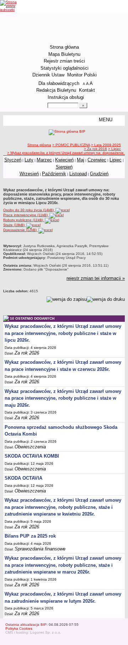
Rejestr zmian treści (64, 61)
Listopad (78, 173)
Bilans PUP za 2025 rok (30, 536)
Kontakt (87, 90)
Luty (29, 159)
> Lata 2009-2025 (106, 145)
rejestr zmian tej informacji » (95, 278)
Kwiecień (64, 159)
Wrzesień (29, 173)
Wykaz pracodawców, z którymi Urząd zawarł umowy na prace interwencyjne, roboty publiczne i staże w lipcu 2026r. (63, 333)
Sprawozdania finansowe (40, 548)
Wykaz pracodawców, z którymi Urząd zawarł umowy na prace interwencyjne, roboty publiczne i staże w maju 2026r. (63, 398)
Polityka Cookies (18, 628)
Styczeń (12, 159)
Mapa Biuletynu (64, 54)
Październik (54, 173)
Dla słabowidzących (58, 83)
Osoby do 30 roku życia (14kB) (29, 210)
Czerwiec (96, 159)
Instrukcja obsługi (66, 97)
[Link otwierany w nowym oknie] (13, 6)
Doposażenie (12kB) (20, 230)
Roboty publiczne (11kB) (23, 220)
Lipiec (116, 159)
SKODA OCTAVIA (23, 478)
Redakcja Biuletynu (56, 90)
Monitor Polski (82, 75)
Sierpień (64, 167)
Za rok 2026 (27, 353)
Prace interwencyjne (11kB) (26, 215)
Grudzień (99, 173)
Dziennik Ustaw (48, 75)
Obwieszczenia (30, 446)
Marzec (44, 159)
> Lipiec (114, 149)
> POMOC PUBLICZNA (71, 145)
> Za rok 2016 (95, 149)
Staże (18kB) (14, 225)
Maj (80, 159)
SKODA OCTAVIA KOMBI (32, 456)
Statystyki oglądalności (65, 68)
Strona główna (64, 47)
